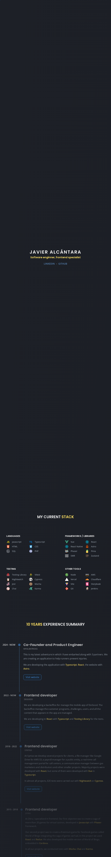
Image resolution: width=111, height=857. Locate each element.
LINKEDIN (49, 263)
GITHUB (62, 263)
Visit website (32, 677)
